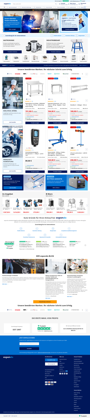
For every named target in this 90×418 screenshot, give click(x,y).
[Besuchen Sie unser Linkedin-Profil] (64, 374)
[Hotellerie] (45, 59)
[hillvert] (49, 74)
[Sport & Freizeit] (83, 59)
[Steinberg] (33, 74)
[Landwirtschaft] (25, 59)
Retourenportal (51, 364)
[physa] (57, 74)
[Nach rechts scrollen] (87, 9)
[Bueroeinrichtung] (35, 59)
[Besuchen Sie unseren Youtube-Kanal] (60, 374)
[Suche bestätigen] (55, 4)
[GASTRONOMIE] (23, 46)
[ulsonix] (42, 74)
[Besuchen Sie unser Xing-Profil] (67, 374)
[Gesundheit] (73, 59)
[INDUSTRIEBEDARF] (66, 46)
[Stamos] (17, 74)
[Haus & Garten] (6, 59)
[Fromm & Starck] (75, 74)
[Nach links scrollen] (2, 9)
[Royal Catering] (9, 74)
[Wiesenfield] (66, 74)
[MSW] (25, 74)
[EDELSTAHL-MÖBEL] (12, 101)
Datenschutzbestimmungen (44, 352)
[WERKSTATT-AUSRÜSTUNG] (12, 150)
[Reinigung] (54, 59)
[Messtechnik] (16, 59)
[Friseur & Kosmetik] (64, 59)
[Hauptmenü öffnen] (4, 7)
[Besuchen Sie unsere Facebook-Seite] (62, 374)
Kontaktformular (51, 360)
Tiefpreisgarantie (30, 116)
